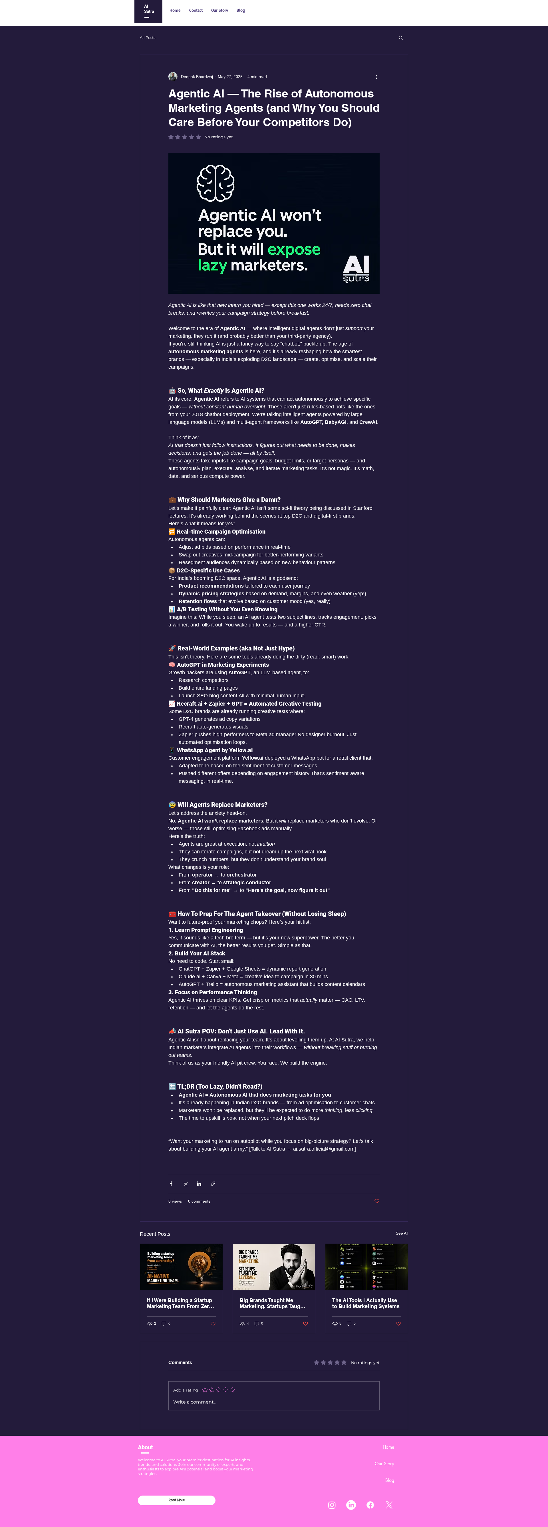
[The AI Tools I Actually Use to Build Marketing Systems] (366, 1267)
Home (388, 1447)
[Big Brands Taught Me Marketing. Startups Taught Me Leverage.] (274, 1267)
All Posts (147, 37)
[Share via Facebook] (171, 1183)
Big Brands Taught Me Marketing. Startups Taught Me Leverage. (272, 1303)
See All (402, 1233)
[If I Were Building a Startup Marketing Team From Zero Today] (181, 1267)
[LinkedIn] (351, 1505)
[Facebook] (370, 1505)
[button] (401, 37)
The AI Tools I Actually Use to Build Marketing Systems (366, 1303)
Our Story (384, 1464)
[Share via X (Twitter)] (185, 1183)
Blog (389, 1480)
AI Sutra (149, 9)
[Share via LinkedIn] (199, 1183)
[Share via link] (213, 1183)
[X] (389, 1505)
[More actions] (376, 76)
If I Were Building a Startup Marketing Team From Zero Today (179, 1303)
